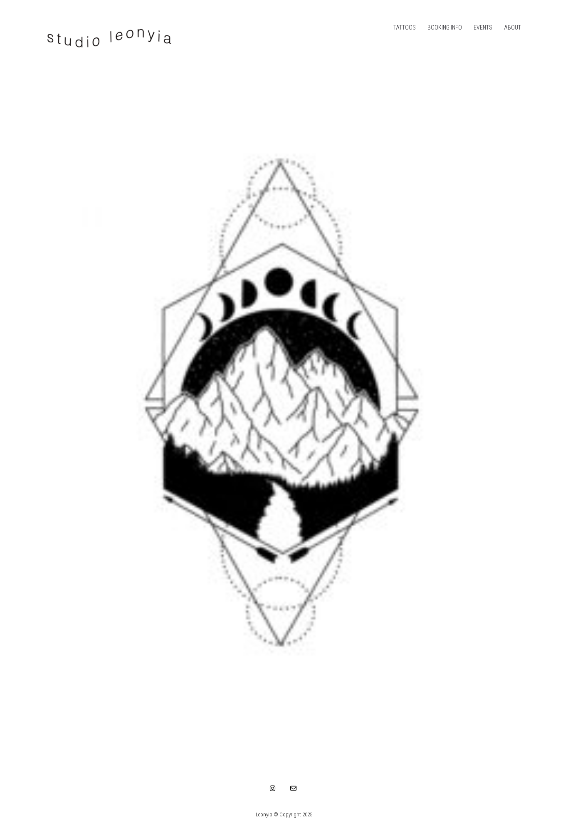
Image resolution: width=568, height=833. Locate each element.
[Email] (293, 788)
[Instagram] (272, 788)
